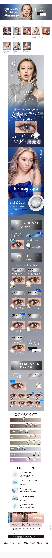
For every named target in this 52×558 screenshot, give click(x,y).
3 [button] (14, 546)
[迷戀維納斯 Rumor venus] (17, 31)
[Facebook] (50, 526)
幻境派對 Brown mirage (15, 51)
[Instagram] (50, 528)
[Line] (50, 529)
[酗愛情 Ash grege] (27, 46)
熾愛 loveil (4, 50)
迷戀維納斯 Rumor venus (15, 37)
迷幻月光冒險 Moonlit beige (6, 51)
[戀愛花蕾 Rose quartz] (27, 31)
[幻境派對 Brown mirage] (17, 46)
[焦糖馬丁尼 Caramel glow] (46, 31)
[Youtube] (50, 525)
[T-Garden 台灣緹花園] (26, 1)
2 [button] (8, 546)
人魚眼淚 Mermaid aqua (6, 37)
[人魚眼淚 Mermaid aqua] (7, 31)
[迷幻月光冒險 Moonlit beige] (7, 46)
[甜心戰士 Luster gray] (36, 31)
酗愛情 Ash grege (25, 51)
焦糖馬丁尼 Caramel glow (45, 37)
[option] (26, 12)
